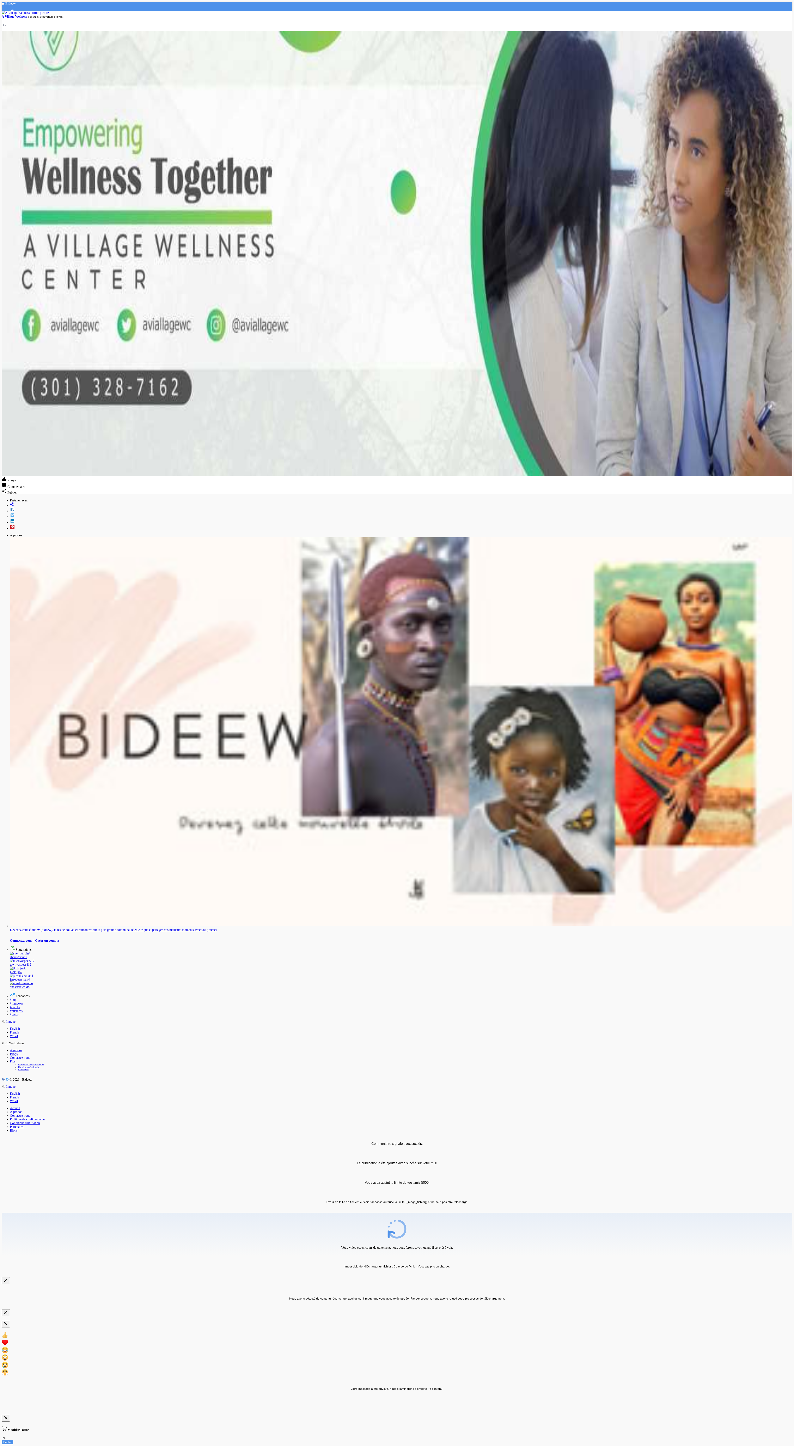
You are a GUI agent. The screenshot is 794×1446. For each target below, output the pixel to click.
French (14, 1032)
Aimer (11, 481)
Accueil (15, 1108)
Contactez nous (20, 1057)
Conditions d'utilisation (29, 1067)
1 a (4, 25)
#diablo (15, 1007)
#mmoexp (16, 1003)
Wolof (14, 1036)
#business (16, 1011)
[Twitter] (401, 516)
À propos (16, 1050)
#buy (13, 999)
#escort (14, 1014)
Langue (10, 1021)
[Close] (6, 1280)
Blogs (14, 1054)
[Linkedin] (401, 521)
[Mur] (401, 504)
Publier (7, 1442)
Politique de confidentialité (31, 1064)
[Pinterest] (401, 527)
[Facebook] (401, 510)
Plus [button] (13, 1061)
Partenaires (23, 1069)
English (15, 1028)
